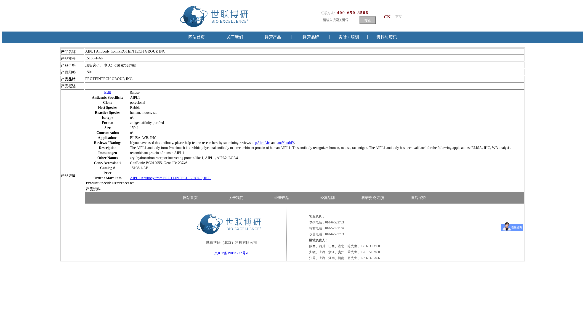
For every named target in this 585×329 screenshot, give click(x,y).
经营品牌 (311, 37)
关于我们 (235, 37)
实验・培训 (348, 37)
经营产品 (273, 37)
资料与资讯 (386, 37)
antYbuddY (285, 143)
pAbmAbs (262, 143)
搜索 (367, 20)
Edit (107, 92)
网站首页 (196, 37)
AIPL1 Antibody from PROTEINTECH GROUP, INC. (170, 178)
